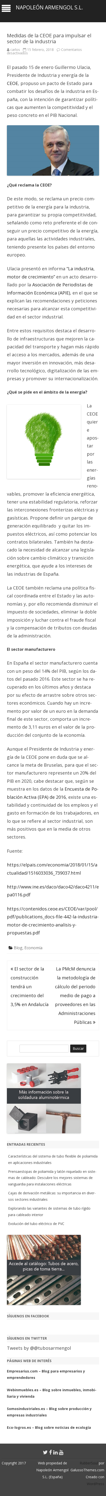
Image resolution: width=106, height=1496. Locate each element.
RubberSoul (89, 1463)
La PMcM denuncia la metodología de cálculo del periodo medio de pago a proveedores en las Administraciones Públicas (75, 995)
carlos (15, 49)
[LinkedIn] (55, 1452)
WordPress (95, 1483)
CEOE (12, 83)
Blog (18, 947)
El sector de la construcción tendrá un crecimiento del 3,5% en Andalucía (30, 986)
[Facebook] (50, 1452)
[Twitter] (45, 1452)
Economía (33, 947)
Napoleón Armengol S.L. (49, 7)
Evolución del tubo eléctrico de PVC (36, 1223)
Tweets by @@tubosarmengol (39, 1348)
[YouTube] (61, 1452)
